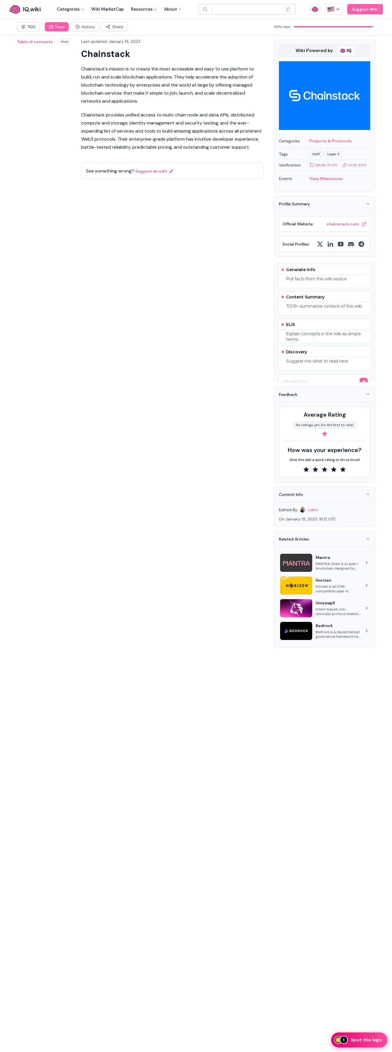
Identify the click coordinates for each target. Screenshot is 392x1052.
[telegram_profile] (361, 244)
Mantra (323, 557)
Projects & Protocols (330, 140)
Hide (64, 41)
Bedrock (324, 625)
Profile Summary (294, 203)
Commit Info (291, 494)
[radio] (306, 469)
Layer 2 (333, 154)
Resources (142, 9)
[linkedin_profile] (330, 244)
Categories (68, 9)
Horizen (323, 580)
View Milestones (326, 178)
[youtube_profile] (340, 244)
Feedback (288, 394)
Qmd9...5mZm (326, 165)
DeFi (316, 154)
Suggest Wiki (365, 9)
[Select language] (334, 9)
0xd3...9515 (357, 165)
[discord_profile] (351, 244)
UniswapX (325, 602)
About (170, 9)
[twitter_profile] (320, 244)
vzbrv (313, 509)
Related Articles (294, 539)
